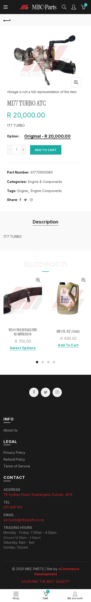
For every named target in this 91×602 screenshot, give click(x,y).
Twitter (45, 392)
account (73, 7)
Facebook (33, 392)
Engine (23, 191)
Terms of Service (17, 466)
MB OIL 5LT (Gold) (68, 331)
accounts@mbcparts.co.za (24, 520)
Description (45, 222)
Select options (23, 348)
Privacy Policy (14, 452)
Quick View (38, 280)
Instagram (57, 392)
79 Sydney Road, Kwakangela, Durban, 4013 (38, 494)
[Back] (7, 20)
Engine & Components (45, 182)
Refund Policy (14, 459)
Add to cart (46, 150)
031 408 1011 (13, 507)
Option (12, 136)
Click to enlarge (76, 82)
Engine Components (46, 191)
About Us (11, 430)
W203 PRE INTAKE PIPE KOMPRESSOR (23, 332)
